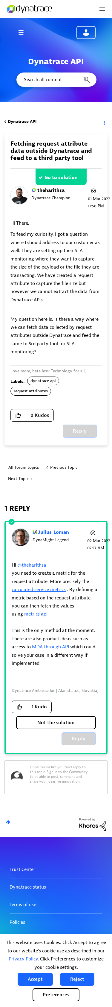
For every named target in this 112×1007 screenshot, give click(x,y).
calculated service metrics (39, 590)
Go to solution (61, 178)
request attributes (31, 391)
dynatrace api (43, 380)
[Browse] (23, 32)
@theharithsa (31, 565)
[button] (35, 979)
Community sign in (86, 32)
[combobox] (56, 80)
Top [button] (8, 822)
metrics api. (36, 614)
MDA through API (50, 647)
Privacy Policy (23, 959)
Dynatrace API (22, 121)
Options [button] (104, 122)
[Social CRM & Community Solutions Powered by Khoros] (92, 824)
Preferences (56, 995)
